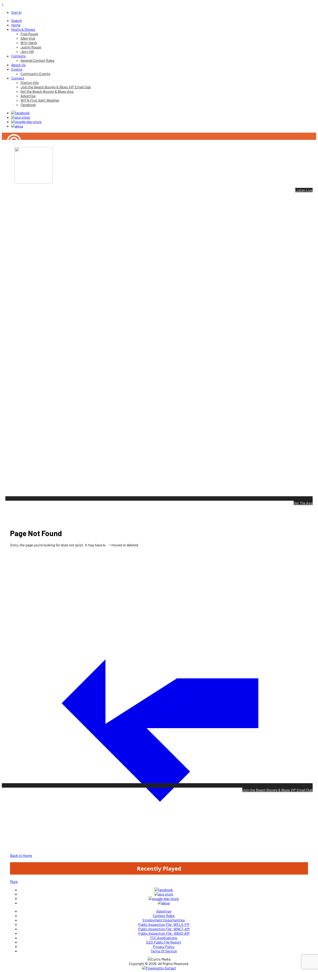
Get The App (303, 503)
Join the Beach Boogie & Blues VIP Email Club (277, 790)
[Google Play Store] (26, 121)
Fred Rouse (11, 157)
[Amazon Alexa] (17, 126)
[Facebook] (20, 112)
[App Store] (20, 117)
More (14, 881)
